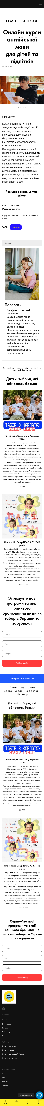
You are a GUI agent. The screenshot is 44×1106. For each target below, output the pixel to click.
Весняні (5, 1081)
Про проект (6, 1024)
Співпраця (6, 1032)
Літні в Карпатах (9, 1046)
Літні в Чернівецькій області (13, 1054)
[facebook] (3, 1008)
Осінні (4, 1078)
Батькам (5, 1028)
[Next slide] (42, 90)
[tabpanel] (22, 303)
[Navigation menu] (40, 4)
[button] (22, 678)
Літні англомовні (8, 1050)
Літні (4, 1074)
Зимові (5, 1085)
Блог (4, 1036)
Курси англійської (7, 66)
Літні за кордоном (9, 1058)
